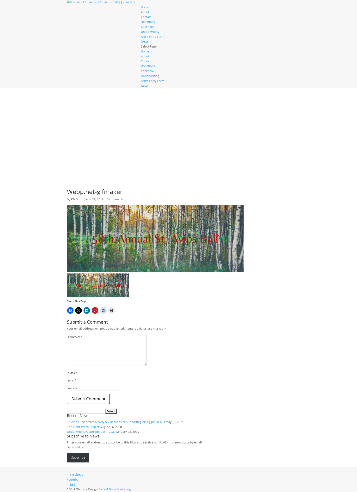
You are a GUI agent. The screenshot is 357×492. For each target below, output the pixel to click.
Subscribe (78, 457)
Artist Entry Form (152, 37)
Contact (146, 17)
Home (145, 7)
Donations (148, 22)
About (145, 12)
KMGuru (77, 199)
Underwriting (150, 32)
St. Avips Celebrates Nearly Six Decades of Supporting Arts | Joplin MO (116, 422)
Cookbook (147, 27)
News (145, 41)
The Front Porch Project (83, 427)
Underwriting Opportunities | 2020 (91, 432)
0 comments (115, 199)
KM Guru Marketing (117, 489)
